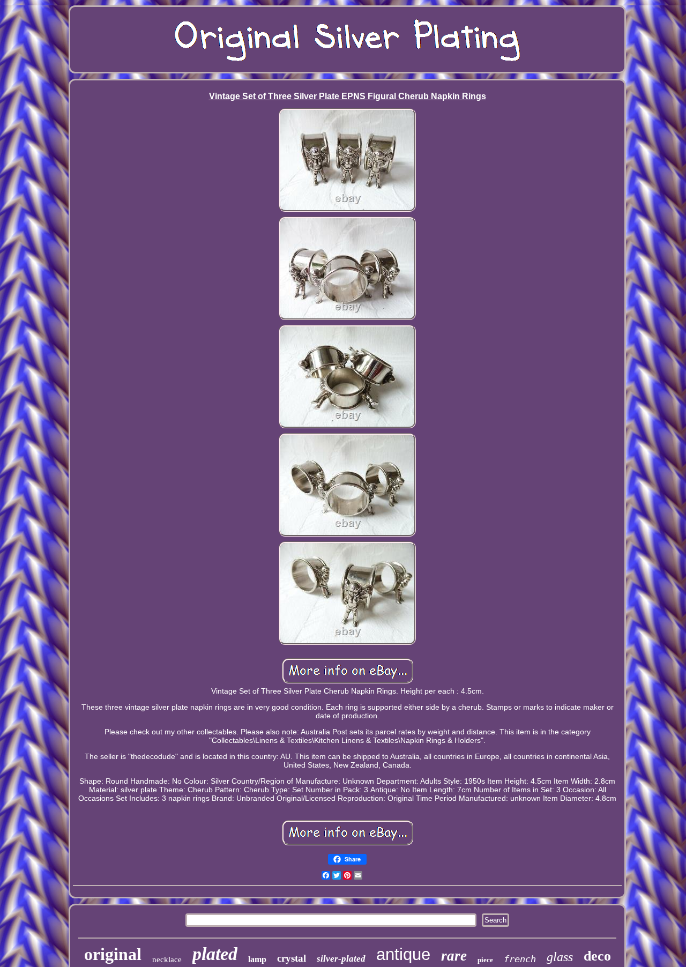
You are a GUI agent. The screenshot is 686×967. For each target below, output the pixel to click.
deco (597, 956)
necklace (167, 959)
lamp (257, 959)
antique (403, 954)
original (112, 954)
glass (560, 957)
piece (485, 960)
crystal (291, 958)
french (520, 959)
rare (454, 956)
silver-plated (341, 959)
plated (214, 954)
